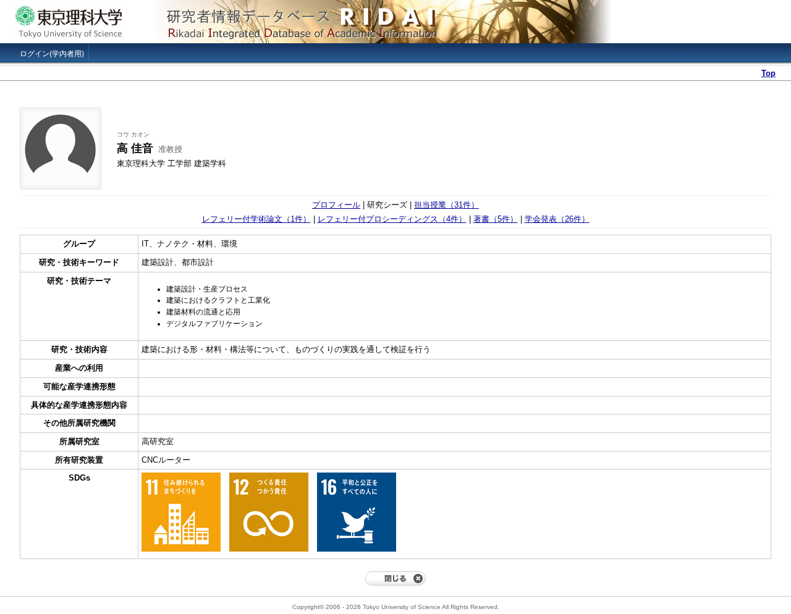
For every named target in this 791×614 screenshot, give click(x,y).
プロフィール (336, 204)
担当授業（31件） (446, 204)
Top (768, 73)
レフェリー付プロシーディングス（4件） (392, 219)
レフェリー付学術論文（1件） (256, 219)
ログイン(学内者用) (52, 53)
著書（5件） (495, 219)
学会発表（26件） (557, 219)
